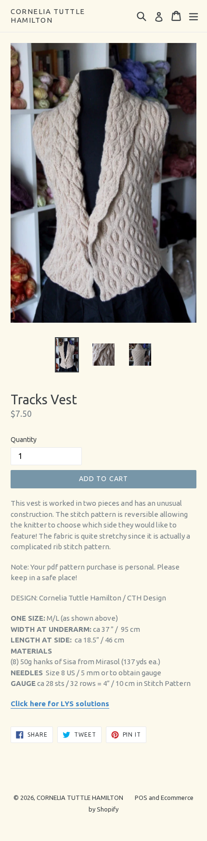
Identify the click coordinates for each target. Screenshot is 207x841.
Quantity (24, 439)
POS (141, 797)
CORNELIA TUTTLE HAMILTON (48, 15)
